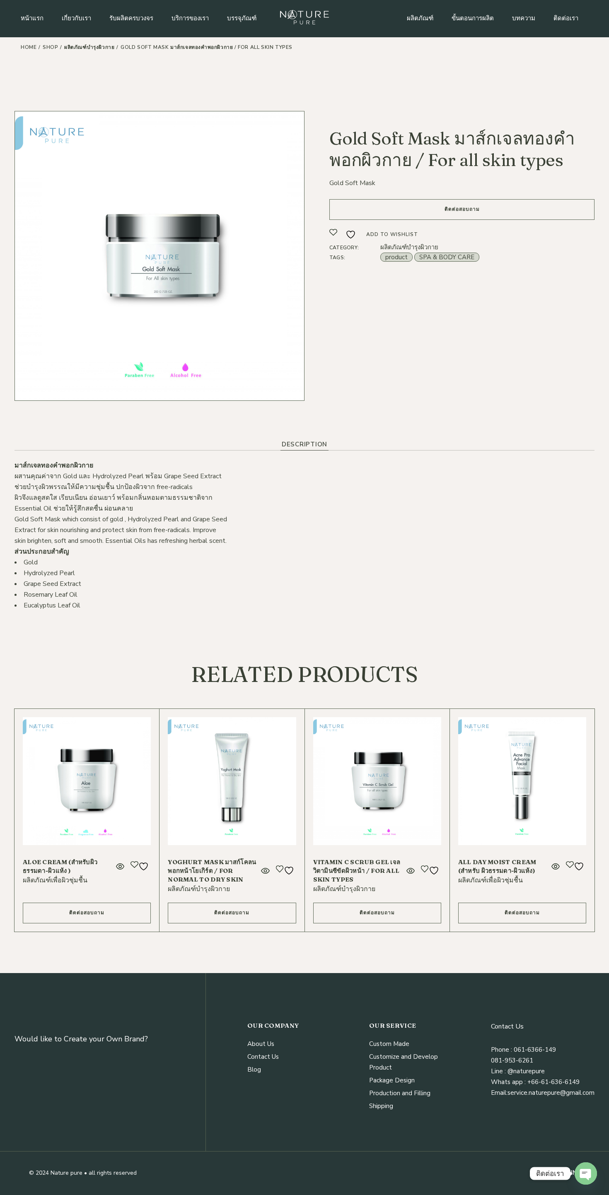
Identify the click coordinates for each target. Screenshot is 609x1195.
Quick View (120, 866)
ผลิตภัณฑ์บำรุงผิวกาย (409, 247)
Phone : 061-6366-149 (523, 1050)
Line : (498, 1071)
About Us (260, 1044)
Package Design (392, 1080)
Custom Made (389, 1044)
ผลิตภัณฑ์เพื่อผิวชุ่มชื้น (55, 880)
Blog (254, 1069)
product (396, 257)
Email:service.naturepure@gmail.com (542, 1093)
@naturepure (525, 1071)
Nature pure (66, 1173)
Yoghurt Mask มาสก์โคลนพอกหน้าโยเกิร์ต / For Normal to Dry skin (212, 870)
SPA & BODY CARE (446, 257)
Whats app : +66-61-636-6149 (535, 1082)
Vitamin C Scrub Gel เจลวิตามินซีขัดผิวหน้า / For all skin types (357, 870)
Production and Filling (399, 1093)
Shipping (381, 1106)
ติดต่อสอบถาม (462, 209)
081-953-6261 (512, 1060)
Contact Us (263, 1057)
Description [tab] (304, 444)
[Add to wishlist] (140, 866)
